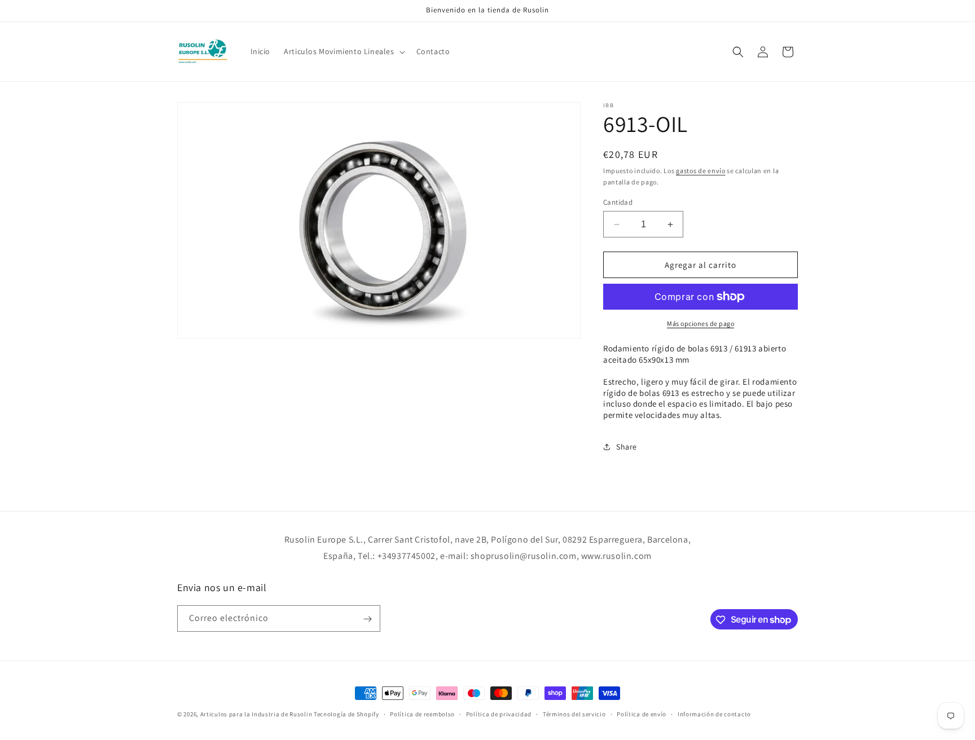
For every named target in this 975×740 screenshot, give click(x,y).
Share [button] (626, 447)
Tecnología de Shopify (346, 714)
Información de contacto (714, 713)
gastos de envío (701, 170)
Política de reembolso (422, 713)
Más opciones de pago (700, 323)
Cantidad (618, 202)
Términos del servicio (574, 713)
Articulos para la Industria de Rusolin (256, 714)
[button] (343, 51)
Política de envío (641, 713)
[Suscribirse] (367, 619)
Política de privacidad (499, 713)
